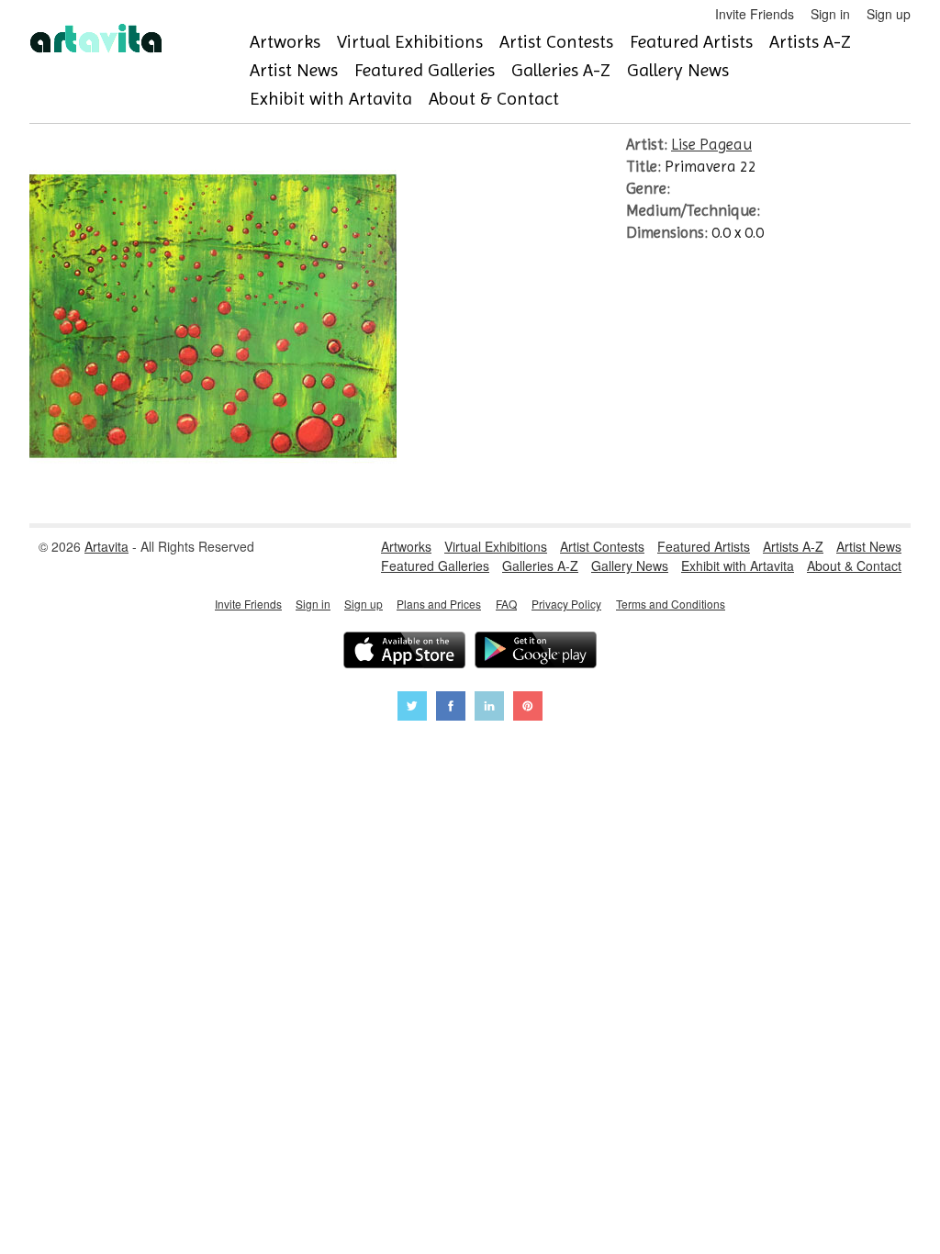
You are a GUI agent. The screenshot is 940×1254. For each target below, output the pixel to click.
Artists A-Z (810, 41)
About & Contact (494, 98)
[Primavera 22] (213, 495)
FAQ (506, 603)
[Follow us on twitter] (412, 708)
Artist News (294, 70)
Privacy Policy (566, 603)
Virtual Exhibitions (410, 41)
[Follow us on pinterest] (528, 708)
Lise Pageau (711, 144)
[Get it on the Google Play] (536, 652)
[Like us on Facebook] (450, 708)
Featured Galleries (424, 70)
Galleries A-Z (560, 70)
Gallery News (678, 70)
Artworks (285, 41)
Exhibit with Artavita (331, 98)
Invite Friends (754, 14)
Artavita (106, 546)
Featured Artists (691, 41)
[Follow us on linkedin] (489, 708)
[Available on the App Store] (404, 652)
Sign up (889, 14)
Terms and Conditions (670, 603)
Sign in (830, 14)
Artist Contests (556, 41)
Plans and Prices (439, 603)
